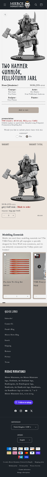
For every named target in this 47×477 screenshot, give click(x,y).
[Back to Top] (42, 472)
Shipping (8, 346)
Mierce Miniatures (14, 462)
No (30, 136)
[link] (16, 266)
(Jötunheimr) (12, 85)
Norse (4, 85)
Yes (20, 136)
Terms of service (35, 466)
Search (7, 340)
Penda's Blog (9, 329)
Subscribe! (9, 318)
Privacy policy (24, 466)
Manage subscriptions (23, 472)
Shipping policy (39, 462)
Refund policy (13, 466)
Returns (8, 351)
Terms (7, 362)
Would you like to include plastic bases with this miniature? (23, 131)
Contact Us (9, 324)
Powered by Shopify (26, 462)
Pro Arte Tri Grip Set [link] (13, 282)
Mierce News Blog (12, 335)
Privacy (7, 357)
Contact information (24, 469)
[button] (4, 4)
